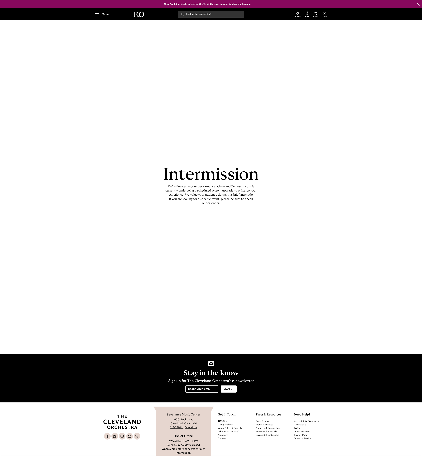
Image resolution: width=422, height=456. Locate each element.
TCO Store (223, 421)
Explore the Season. (240, 4)
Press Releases (263, 421)
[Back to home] (138, 14)
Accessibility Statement (306, 421)
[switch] (170, 449)
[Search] (182, 14)
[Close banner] (342, 428)
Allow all (311, 431)
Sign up (229, 389)
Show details (248, 449)
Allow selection (311, 440)
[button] (102, 14)
